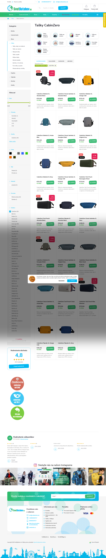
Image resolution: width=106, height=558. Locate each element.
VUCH (14, 331)
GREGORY (15, 296)
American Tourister (16, 256)
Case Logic (15, 224)
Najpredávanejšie (40, 61)
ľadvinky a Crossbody (18, 63)
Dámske (14, 199)
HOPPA (14, 276)
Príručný (14, 173)
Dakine (14, 288)
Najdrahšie (61, 61)
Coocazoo (14, 239)
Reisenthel (15, 231)
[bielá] (14, 153)
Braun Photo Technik (17, 321)
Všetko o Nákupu (49, 518)
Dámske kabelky (16, 60)
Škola (12, 39)
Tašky (12, 43)
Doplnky (13, 73)
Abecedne (69, 61)
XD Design (15, 266)
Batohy (13, 31)
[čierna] (10, 153)
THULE (14, 221)
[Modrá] (22, 153)
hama (13, 226)
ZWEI (14, 263)
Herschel (14, 268)
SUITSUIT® (15, 244)
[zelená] (26, 153)
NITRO (14, 241)
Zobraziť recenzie (24, 439)
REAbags (15, 246)
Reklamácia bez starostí (51, 523)
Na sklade (15, 116)
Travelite (14, 234)
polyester (14, 185)
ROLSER (14, 258)
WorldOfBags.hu (62, 537)
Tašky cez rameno (17, 49)
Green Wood (15, 273)
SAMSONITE (15, 251)
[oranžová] (10, 157)
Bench (14, 303)
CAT (13, 229)
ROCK (14, 283)
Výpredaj (13, 77)
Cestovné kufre (14, 35)
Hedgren (15, 293)
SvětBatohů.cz (45, 537)
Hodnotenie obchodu (50, 525)
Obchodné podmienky (50, 527)
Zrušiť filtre (19, 339)
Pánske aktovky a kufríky (19, 68)
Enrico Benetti (16, 298)
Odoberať (90, 496)
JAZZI (13, 323)
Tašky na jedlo (16, 54)
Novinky (13, 81)
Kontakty (9, 2)
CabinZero (15, 138)
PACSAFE (15, 253)
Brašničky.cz (53, 537)
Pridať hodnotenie (19, 366)
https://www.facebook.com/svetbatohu (34, 524)
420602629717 (32, 520)
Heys (14, 236)
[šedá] (18, 153)
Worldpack (15, 311)
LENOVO (14, 326)
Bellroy (14, 318)
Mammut (14, 219)
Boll (13, 214)
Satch (13, 261)
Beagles (14, 301)
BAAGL (14, 271)
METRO (14, 281)
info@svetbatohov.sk (34, 515)
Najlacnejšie (52, 61)
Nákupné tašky (16, 52)
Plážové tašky (16, 57)
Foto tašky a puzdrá (17, 65)
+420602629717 (33, 518)
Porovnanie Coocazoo (69, 513)
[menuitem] (12, 14)
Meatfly (14, 291)
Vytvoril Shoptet (95, 542)
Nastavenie (61, 281)
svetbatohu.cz (32, 527)
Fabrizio (14, 308)
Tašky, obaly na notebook (19, 46)
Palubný (14, 170)
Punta (14, 328)
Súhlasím (73, 280)
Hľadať (63, 8)
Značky (13, 85)
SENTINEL (15, 316)
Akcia (13, 118)
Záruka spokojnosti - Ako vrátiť (51, 515)
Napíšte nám (48, 521)
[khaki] (14, 157)
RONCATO (15, 313)
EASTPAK (14, 248)
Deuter (14, 216)
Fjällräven (15, 286)
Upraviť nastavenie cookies (40, 542)
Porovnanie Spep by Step (70, 510)
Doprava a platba (18, 2)
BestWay (14, 306)
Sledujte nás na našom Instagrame (55, 465)
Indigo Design (15, 278)
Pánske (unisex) (16, 197)
